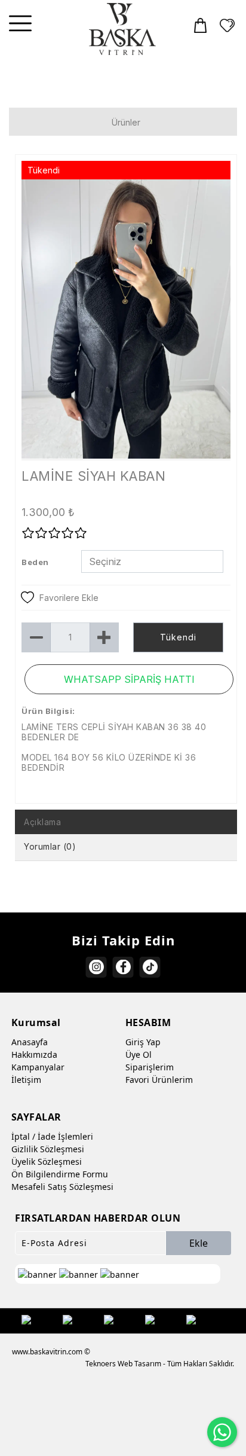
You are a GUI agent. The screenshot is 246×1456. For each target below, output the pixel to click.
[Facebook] (123, 967)
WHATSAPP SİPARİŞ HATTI (129, 679)
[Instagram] (96, 967)
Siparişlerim (149, 1067)
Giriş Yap (143, 1042)
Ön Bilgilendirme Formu (59, 1174)
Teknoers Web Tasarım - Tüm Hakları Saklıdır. (159, 1364)
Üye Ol (138, 1054)
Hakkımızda (34, 1054)
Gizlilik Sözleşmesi (47, 1149)
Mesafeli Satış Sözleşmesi (62, 1186)
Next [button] (211, 325)
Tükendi (178, 637)
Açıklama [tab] (42, 822)
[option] (125, 319)
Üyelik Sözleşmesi (46, 1161)
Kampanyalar (37, 1067)
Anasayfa (29, 1042)
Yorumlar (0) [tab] (50, 846)
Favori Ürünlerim (159, 1079)
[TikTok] (150, 967)
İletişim (26, 1079)
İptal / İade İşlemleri (52, 1136)
